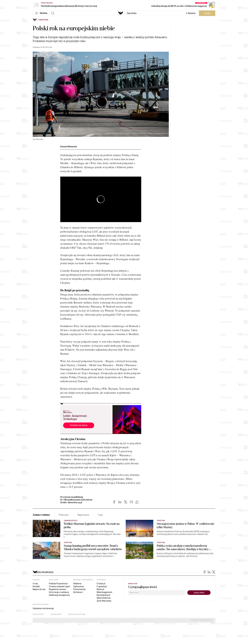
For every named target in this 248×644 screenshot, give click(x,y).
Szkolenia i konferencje (43, 608)
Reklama (77, 583)
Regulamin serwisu (57, 589)
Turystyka (43, 20)
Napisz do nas (39, 589)
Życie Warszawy (104, 601)
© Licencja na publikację (71, 497)
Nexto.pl (100, 589)
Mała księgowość (104, 592)
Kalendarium (56, 614)
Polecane (64, 515)
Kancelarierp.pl (103, 595)
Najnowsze (83, 515)
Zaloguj (207, 13)
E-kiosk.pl (101, 583)
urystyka (131, 13)
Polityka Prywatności (58, 583)
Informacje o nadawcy (59, 592)
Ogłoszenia (78, 586)
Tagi (100, 515)
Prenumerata (79, 589)
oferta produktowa (77, 614)
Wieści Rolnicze (104, 598)
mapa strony (38, 614)
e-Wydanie (191, 13)
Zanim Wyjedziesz (71, 520)
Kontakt (36, 586)
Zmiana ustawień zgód (59, 586)
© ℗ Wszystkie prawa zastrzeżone (76, 500)
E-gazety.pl (102, 586)
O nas (35, 583)
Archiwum (78, 592)
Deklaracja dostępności (59, 595)
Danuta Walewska (68, 146)
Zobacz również (41, 515)
